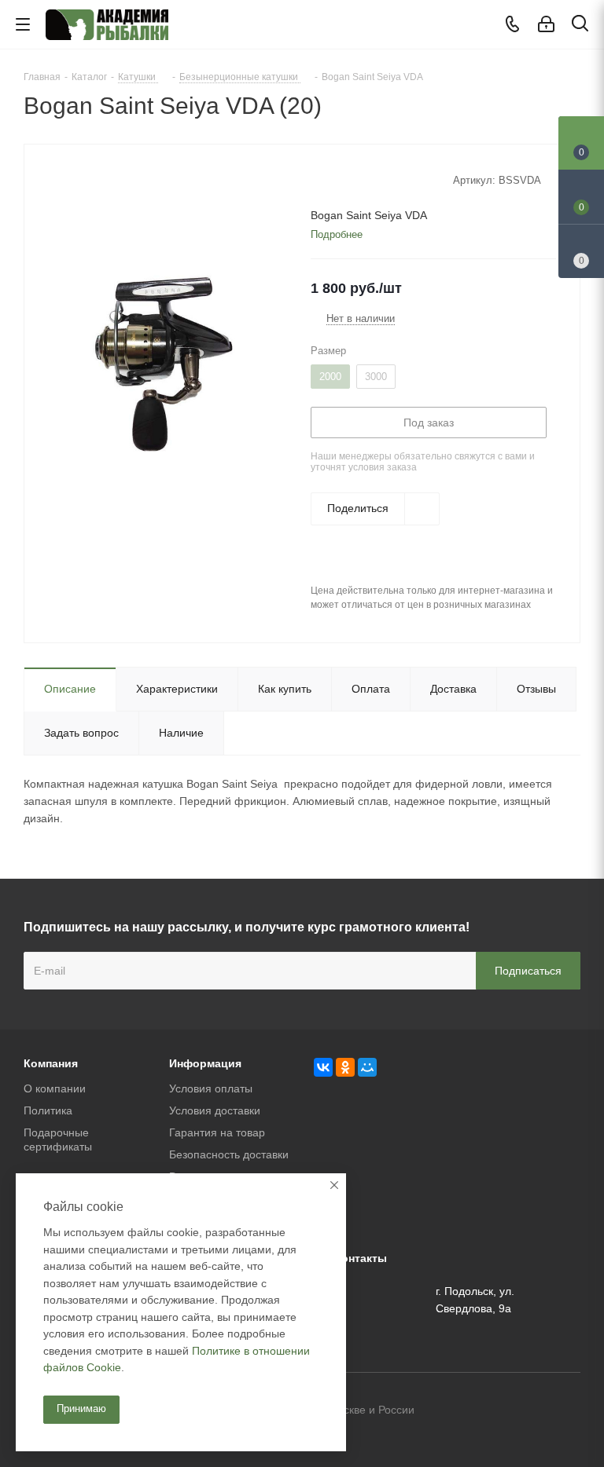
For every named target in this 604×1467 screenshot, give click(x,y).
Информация (205, 1063)
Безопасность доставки (229, 1154)
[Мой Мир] (367, 1067)
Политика (48, 1110)
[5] (377, 179)
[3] (348, 179)
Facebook (529, 1411)
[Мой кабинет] (546, 24)
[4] (362, 179)
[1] (318, 179)
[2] (333, 179)
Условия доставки (214, 1110)
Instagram (568, 1411)
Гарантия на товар (217, 1132)
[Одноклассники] (345, 1067)
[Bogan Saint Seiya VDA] (163, 363)
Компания (51, 1063)
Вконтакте (490, 1411)
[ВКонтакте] (323, 1067)
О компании (55, 1088)
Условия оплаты (210, 1088)
